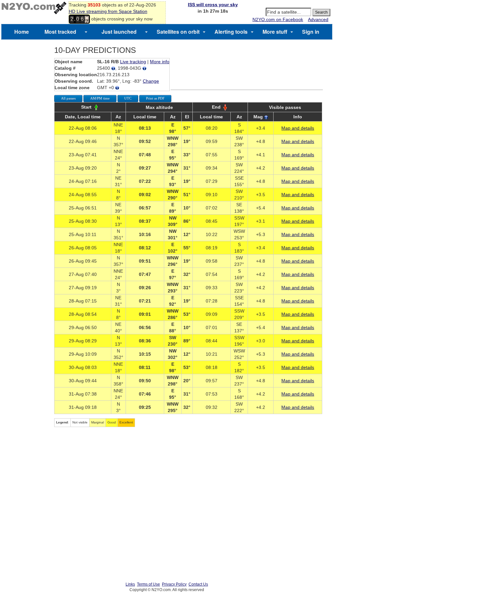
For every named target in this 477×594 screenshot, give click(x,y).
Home (21, 31)
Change (151, 81)
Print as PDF (155, 98)
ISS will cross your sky (213, 4)
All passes (68, 98)
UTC (127, 98)
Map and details (297, 128)
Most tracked (60, 31)
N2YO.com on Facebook (277, 19)
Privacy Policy (174, 584)
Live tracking (133, 61)
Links (130, 584)
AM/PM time (100, 98)
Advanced (318, 19)
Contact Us (198, 584)
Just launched (119, 31)
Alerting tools (231, 31)
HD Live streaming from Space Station (108, 11)
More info (159, 61)
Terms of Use (148, 584)
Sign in (310, 31)
